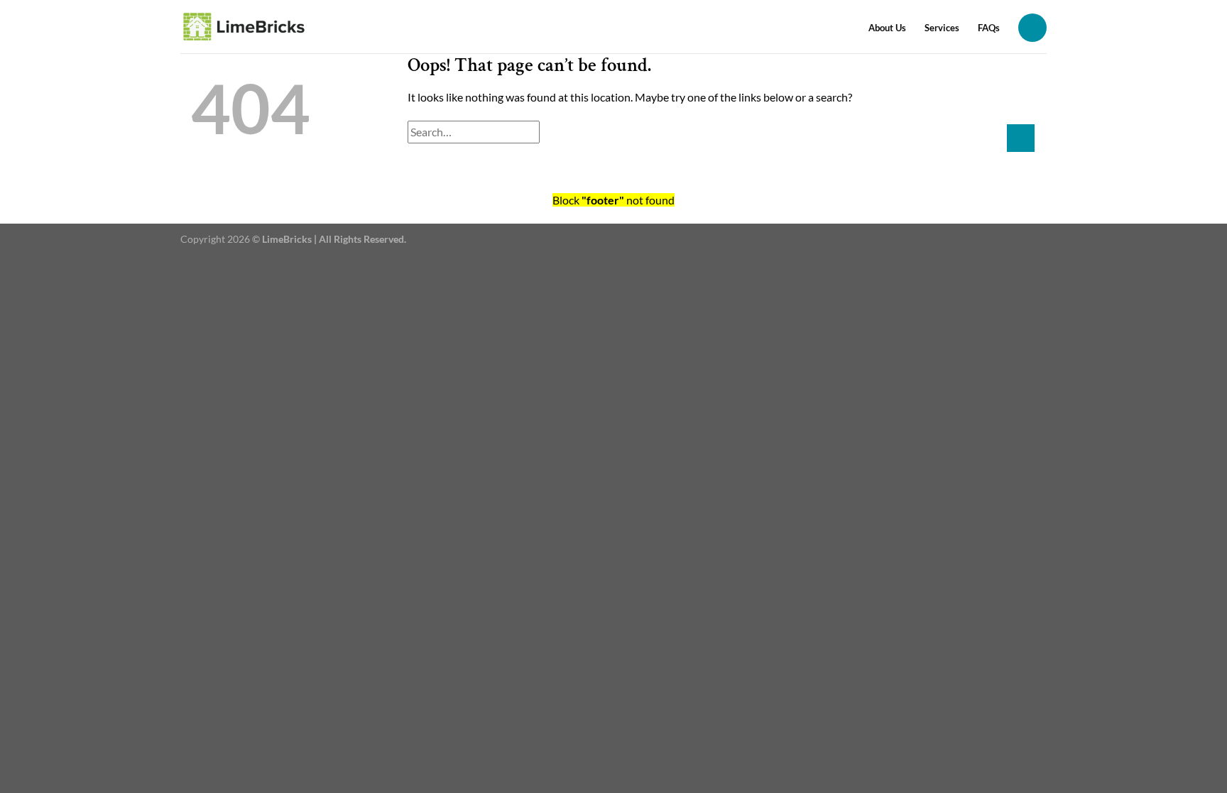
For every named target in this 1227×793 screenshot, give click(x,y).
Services (942, 27)
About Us (887, 27)
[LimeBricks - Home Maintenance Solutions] (244, 26)
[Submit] (1021, 138)
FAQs (989, 27)
